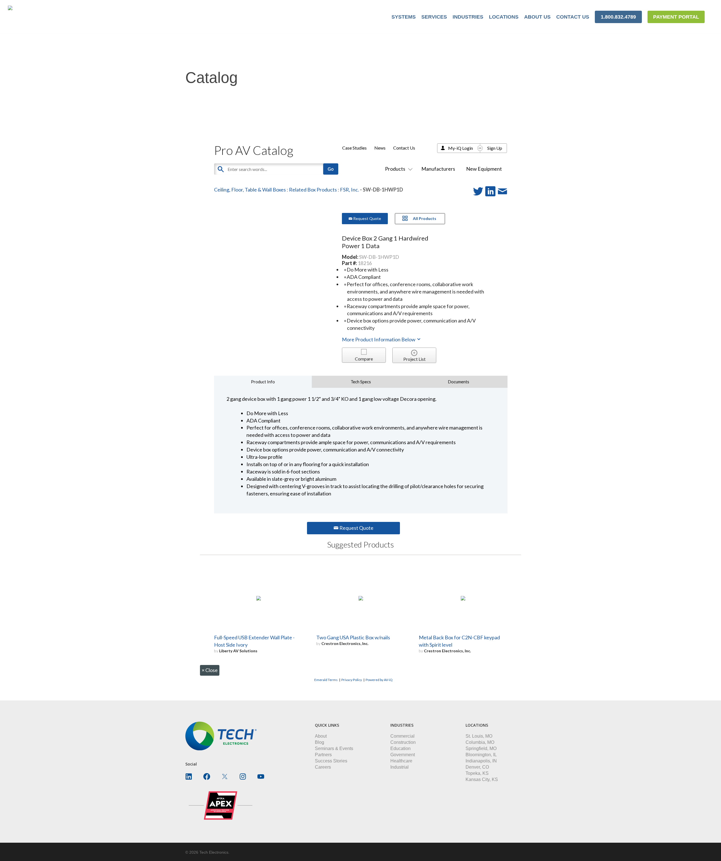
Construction (403, 742)
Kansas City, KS (482, 779)
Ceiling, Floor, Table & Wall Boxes (250, 189)
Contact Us (404, 147)
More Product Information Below (379, 339)
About (321, 736)
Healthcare (401, 760)
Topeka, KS (477, 773)
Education (400, 748)
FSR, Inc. (349, 189)
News (380, 147)
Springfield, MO (481, 748)
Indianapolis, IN (481, 760)
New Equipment (484, 169)
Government (402, 754)
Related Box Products (313, 189)
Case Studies (354, 147)
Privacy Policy (351, 680)
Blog (319, 742)
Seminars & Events (334, 748)
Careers (323, 767)
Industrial (399, 767)
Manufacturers (438, 169)
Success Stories (331, 760)
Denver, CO (477, 767)
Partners (323, 754)
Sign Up (494, 148)
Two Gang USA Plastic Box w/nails (353, 637)
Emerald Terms (326, 680)
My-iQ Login (460, 148)
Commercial (402, 736)
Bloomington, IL (481, 754)
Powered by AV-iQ (379, 680)
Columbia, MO (480, 742)
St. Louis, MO (479, 736)
